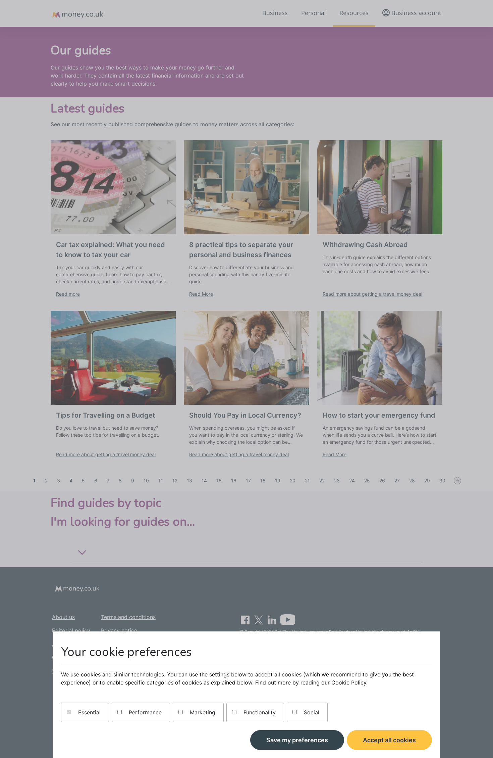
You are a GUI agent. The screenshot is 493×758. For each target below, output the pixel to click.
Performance (144, 712)
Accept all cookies (389, 740)
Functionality (259, 712)
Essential (88, 712)
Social (310, 712)
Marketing (201, 712)
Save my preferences (297, 740)
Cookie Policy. (349, 682)
